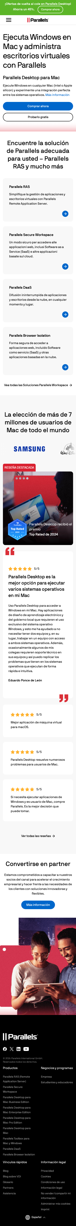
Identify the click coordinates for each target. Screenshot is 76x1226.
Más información (57, 94)
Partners (8, 1188)
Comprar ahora (38, 106)
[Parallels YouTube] (26, 1049)
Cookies (46, 1176)
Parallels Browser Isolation (19, 1154)
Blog (5, 1171)
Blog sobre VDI (12, 1176)
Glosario (8, 1182)
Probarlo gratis (38, 117)
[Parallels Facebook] (5, 1049)
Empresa (46, 1076)
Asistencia (9, 1193)
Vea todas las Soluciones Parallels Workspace (36, 385)
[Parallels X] (12, 1049)
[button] (38, 1217)
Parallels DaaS (11, 1149)
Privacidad (47, 1171)
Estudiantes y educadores (57, 1082)
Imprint (45, 1209)
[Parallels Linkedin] (18, 1049)
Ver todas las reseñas (36, 836)
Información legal (51, 1188)
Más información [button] (38, 904)
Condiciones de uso (53, 1182)
